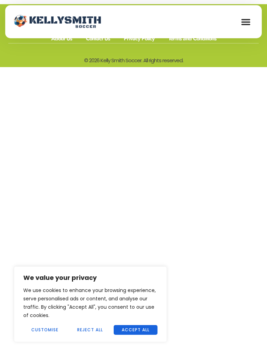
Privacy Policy (139, 38)
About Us (61, 38)
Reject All (90, 330)
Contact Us (98, 38)
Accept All (135, 330)
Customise (44, 330)
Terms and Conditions (192, 38)
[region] (90, 304)
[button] (245, 22)
